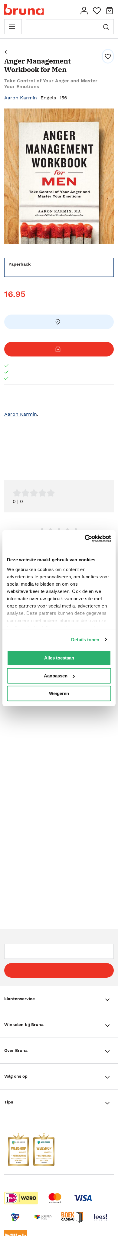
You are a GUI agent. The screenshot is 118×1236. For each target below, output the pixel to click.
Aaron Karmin (20, 98)
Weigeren (59, 693)
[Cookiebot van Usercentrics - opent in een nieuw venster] (85, 538)
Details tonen (85, 639)
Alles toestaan (59, 657)
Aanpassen (55, 675)
